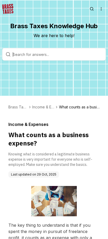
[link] (79, 107)
